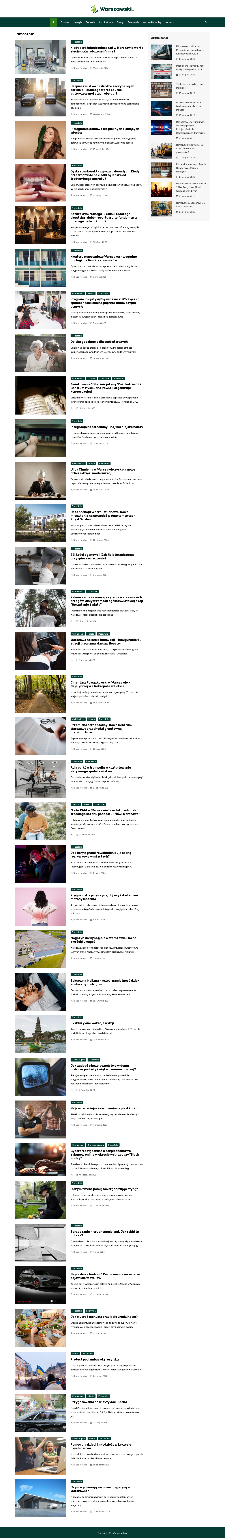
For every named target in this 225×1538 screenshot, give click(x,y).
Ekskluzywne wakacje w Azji (92, 1023)
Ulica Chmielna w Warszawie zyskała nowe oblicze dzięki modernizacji (103, 471)
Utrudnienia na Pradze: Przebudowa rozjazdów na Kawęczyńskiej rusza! (190, 50)
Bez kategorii (78, 1060)
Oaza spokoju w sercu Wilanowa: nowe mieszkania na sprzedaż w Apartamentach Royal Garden (103, 515)
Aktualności (77, 293)
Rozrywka (118, 378)
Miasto (91, 293)
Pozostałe (133, 22)
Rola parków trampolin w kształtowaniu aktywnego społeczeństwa (101, 769)
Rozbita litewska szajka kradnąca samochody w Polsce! (188, 106)
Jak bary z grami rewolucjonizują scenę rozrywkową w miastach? (101, 854)
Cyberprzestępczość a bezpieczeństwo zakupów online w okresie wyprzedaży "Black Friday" (105, 1154)
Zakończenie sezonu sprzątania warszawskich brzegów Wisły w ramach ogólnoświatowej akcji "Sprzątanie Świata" (107, 600)
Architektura (106, 22)
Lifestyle (77, 22)
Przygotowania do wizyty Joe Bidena (99, 1402)
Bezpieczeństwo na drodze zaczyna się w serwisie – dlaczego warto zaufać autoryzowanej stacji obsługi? (102, 89)
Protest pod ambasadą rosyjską (95, 1359)
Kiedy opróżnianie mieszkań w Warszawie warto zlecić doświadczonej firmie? (107, 49)
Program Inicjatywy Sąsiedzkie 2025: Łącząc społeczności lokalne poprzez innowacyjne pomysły (105, 302)
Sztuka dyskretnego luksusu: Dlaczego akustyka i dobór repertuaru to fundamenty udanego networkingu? (104, 217)
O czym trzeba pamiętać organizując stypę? (104, 1189)
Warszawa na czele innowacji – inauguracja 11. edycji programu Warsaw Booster (106, 641)
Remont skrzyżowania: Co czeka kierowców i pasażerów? (190, 149)
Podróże (90, 22)
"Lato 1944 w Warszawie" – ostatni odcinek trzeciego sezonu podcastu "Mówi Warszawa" (105, 812)
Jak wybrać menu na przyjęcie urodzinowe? (104, 1317)
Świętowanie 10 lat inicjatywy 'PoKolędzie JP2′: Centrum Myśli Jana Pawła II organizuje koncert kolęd (107, 387)
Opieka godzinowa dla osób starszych (99, 342)
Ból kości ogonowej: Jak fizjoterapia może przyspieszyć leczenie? (103, 556)
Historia (91, 378)
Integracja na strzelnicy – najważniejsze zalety (107, 427)
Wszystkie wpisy (152, 22)
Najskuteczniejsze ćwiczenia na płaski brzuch (106, 1108)
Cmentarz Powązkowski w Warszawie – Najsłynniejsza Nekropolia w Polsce (100, 684)
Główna (65, 22)
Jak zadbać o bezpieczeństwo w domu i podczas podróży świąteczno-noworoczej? (103, 1067)
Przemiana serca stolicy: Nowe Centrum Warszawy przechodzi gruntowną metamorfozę (101, 728)
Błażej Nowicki (80, 68)
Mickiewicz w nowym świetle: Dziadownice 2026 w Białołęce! (191, 168)
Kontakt (169, 22)
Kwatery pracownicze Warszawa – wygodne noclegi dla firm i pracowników (104, 258)
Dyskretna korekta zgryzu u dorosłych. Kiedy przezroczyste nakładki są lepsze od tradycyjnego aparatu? (105, 175)
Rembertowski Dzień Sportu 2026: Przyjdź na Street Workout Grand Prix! (191, 187)
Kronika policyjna (96, 1145)
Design (120, 22)
